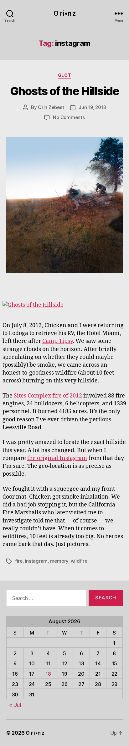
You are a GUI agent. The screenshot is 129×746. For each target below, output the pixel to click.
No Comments (69, 117)
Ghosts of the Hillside (64, 91)
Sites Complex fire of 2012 (48, 395)
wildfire (79, 561)
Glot (64, 75)
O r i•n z (64, 13)
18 (48, 674)
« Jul (15, 704)
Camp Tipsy (57, 341)
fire (19, 561)
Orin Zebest (51, 107)
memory (59, 561)
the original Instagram (57, 458)
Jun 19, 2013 (92, 107)
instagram (36, 561)
